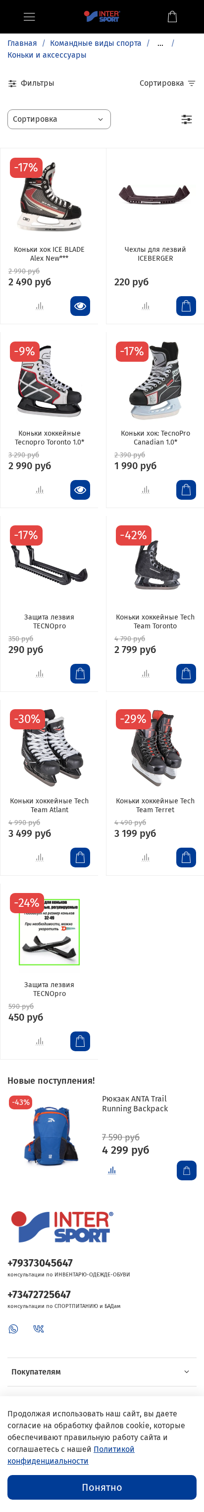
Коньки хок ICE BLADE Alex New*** (49, 254)
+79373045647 (40, 1263)
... (160, 43)
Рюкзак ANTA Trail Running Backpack (135, 1103)
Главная (22, 43)
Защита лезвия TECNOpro (49, 621)
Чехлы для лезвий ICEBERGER (155, 254)
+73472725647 (39, 1295)
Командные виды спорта (96, 43)
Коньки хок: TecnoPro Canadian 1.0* (155, 438)
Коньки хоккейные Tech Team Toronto (155, 621)
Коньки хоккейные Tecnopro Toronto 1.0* (49, 438)
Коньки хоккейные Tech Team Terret (155, 805)
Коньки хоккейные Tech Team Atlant (49, 805)
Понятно (102, 1487)
